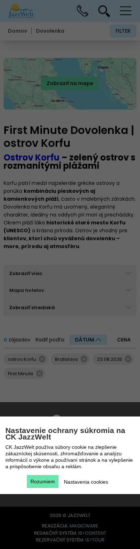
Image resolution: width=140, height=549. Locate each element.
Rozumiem (43, 481)
